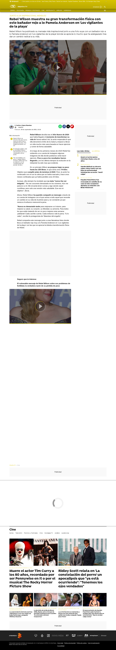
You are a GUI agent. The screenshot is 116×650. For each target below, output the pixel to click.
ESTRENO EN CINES (64, 568)
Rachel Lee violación (61, 1)
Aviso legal (60, 643)
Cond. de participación (94, 643)
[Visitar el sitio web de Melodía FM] (86, 635)
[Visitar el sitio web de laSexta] (42, 635)
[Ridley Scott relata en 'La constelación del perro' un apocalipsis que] (82, 552)
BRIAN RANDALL (85, 165)
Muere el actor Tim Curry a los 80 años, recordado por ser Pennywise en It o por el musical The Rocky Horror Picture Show (32, 578)
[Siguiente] (106, 1)
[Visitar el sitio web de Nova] (54, 635)
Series (12, 10)
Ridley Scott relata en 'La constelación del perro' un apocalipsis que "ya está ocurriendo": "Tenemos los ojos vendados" (80, 578)
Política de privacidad (70, 643)
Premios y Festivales (32, 10)
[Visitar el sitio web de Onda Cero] (73, 635)
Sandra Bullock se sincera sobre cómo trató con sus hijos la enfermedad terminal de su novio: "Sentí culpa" (92, 170)
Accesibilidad (60, 646)
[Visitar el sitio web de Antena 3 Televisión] (36, 635)
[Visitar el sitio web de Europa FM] (80, 635)
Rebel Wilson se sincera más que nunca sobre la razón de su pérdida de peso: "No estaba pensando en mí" (20, 142)
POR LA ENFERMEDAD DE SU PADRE (45, 608)
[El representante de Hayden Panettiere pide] (95, 600)
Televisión (20, 10)
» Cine (18, 465)
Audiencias (67, 10)
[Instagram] (15, 127)
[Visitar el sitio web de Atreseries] (67, 635)
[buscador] (105, 7)
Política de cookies (82, 643)
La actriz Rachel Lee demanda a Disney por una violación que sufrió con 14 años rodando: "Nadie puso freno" (69, 614)
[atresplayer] (97, 7)
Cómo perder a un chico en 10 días (31, 1)
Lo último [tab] (96, 151)
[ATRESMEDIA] (15, 635)
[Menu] (105, 10)
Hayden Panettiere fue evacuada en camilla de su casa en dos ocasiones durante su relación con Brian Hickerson (91, 184)
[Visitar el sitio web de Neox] (48, 635)
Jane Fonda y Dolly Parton (49, 1)
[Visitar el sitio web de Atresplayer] (95, 635)
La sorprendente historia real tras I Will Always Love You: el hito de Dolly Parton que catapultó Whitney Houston (20, 614)
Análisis (59, 10)
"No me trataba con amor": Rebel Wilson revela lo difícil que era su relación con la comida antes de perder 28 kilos (20, 161)
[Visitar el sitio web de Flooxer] (103, 635)
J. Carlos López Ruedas (23, 125)
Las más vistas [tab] (83, 151)
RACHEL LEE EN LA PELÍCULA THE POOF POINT (68, 609)
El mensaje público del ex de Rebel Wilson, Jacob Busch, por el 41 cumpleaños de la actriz (20, 152)
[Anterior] (21, 1)
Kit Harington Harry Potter (93, 1)
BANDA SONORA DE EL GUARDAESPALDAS (16, 609)
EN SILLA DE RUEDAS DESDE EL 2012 (20, 568)
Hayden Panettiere (73, 1)
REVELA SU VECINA (86, 178)
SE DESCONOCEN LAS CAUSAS (90, 155)
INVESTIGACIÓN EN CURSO (92, 608)
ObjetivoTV (12, 465)
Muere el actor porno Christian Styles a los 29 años (90, 159)
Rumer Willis (82, 1)
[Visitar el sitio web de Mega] (61, 635)
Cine (43, 10)
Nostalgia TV (50, 10)
